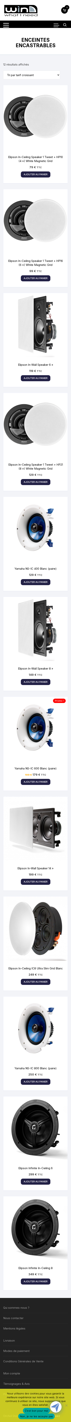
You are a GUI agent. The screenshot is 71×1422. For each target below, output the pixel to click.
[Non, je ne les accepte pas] (66, 1405)
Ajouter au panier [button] (36, 174)
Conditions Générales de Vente (23, 1361)
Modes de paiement (16, 1351)
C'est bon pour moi (36, 1410)
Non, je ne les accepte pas (36, 1416)
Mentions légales (14, 1328)
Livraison (9, 1340)
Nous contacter (13, 1318)
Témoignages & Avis (16, 1384)
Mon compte (11, 1373)
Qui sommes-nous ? (16, 1307)
